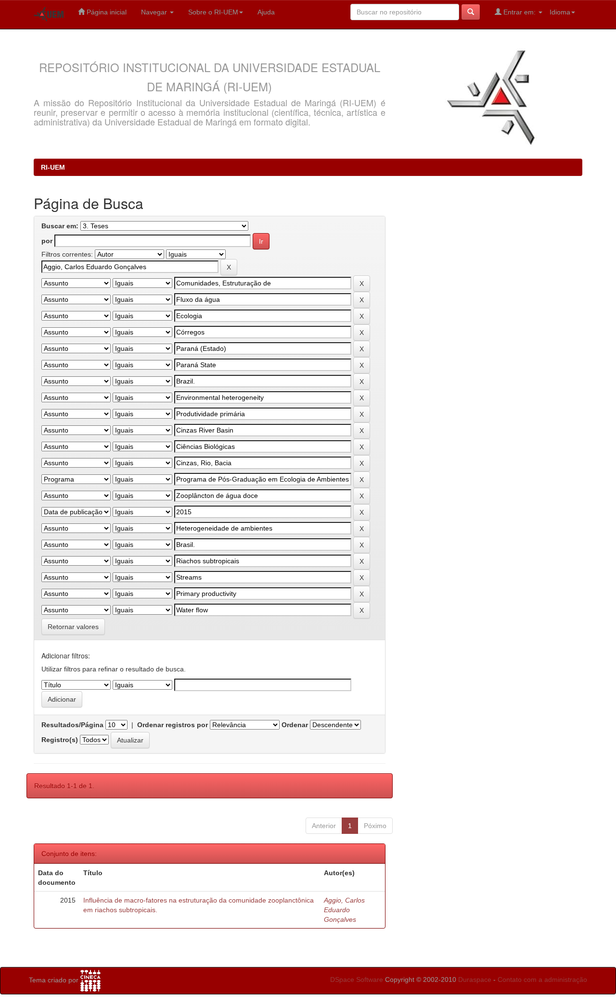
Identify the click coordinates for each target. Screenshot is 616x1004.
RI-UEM (53, 167)
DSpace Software (356, 979)
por (46, 241)
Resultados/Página (72, 725)
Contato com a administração (542, 979)
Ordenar (295, 725)
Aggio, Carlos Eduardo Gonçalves (344, 909)
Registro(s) (59, 740)
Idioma (560, 12)
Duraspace (474, 979)
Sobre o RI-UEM (213, 12)
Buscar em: (59, 226)
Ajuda (266, 12)
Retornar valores (73, 627)
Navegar (155, 12)
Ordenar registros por (172, 725)
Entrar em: (519, 12)
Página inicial (106, 12)
